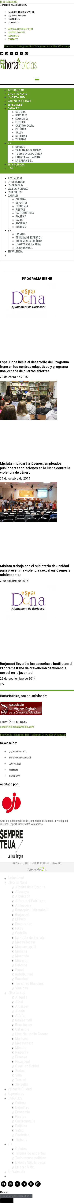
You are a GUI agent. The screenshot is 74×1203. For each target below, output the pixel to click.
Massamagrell (25, 946)
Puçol (19, 969)
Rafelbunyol (24, 974)
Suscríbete (14, 19)
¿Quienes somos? (17, 15)
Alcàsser (22, 1006)
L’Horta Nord (17, 93)
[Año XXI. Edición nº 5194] (22, 12)
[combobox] (16, 1196)
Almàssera (23, 905)
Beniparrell (23, 1020)
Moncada (22, 956)
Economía (21, 118)
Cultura (20, 111)
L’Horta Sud (16, 97)
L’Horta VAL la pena (30, 1162)
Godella (21, 933)
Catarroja (22, 1029)
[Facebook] (1, 53)
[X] (21, 53)
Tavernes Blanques (29, 983)
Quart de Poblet (27, 1066)
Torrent (20, 1080)
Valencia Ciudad (19, 101)
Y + (10, 143)
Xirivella (21, 1084)
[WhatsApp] (26, 53)
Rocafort (21, 979)
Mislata (20, 1047)
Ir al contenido (8, 1)
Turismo (20, 139)
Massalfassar (25, 942)
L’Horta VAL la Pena (28, 157)
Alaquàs (21, 997)
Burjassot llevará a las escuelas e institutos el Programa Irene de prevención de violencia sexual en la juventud (36, 668)
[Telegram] (16, 53)
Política (20, 129)
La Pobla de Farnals (30, 937)
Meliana (21, 951)
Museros (21, 960)
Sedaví (20, 1070)
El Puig (20, 919)
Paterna (21, 965)
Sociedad (21, 136)
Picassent (22, 1061)
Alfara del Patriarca (30, 900)
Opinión (20, 146)
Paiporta (21, 1052)
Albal (19, 1001)
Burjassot (22, 914)
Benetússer (23, 1024)
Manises (21, 1038)
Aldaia (20, 1011)
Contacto (14, 22)
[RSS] (11, 53)
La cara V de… (24, 160)
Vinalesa (21, 988)
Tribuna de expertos (28, 150)
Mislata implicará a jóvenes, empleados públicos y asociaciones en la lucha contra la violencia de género (35, 467)
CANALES (15, 1098)
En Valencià (16, 164)
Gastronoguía (24, 125)
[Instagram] (6, 53)
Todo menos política (28, 153)
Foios (19, 928)
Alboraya (22, 891)
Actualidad (16, 90)
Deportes (21, 115)
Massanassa (24, 1043)
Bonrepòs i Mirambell (31, 910)
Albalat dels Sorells (30, 887)
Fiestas (20, 122)
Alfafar (20, 1015)
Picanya (21, 1057)
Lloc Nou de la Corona (31, 1034)
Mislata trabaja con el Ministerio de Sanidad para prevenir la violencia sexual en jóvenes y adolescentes (35, 570)
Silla (18, 1075)
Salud (19, 132)
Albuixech (22, 896)
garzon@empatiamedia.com (17, 726)
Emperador (23, 923)
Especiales (15, 104)
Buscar (12, 168)
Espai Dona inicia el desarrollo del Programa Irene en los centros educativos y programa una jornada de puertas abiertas (34, 366)
